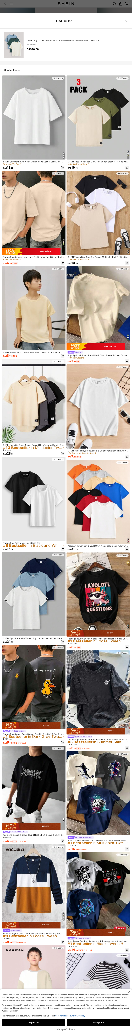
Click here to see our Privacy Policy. (70, 1016)
